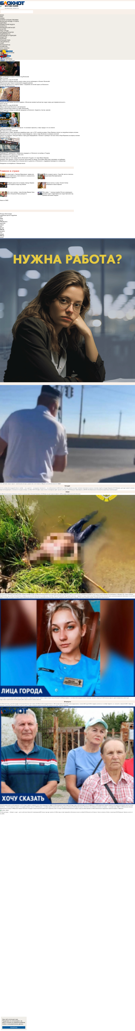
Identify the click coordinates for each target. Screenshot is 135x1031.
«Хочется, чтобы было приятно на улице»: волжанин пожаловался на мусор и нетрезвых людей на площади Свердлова (86, 488)
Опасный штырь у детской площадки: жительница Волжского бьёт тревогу (19, 703)
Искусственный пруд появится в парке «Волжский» (14, 108)
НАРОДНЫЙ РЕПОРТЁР (7, 32)
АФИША (2, 18)
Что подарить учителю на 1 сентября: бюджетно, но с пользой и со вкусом (107, 703)
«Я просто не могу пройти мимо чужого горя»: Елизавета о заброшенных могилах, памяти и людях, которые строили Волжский (31, 697)
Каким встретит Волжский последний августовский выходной (103, 489)
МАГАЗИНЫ (9, 59)
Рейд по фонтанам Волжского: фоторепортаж (13, 107)
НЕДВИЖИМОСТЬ (5, 34)
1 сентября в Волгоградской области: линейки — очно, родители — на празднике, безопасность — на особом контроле (29, 488)
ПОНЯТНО (13, 1027)
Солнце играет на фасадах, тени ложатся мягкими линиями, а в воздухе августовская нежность (87, 597)
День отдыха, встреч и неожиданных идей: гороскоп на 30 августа (53, 489)
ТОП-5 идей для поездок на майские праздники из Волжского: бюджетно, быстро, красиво (25, 110)
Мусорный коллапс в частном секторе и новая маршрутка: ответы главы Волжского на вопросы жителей (29, 134)
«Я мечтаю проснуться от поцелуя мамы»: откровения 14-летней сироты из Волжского (24, 84)
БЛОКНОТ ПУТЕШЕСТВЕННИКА (9, 19)
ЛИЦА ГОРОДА (4, 30)
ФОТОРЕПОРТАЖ (5, 45)
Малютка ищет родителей (7, 60)
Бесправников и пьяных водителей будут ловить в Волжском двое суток (71, 805)
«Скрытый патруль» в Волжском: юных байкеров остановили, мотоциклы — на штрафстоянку (95, 806)
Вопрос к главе (4, 111)
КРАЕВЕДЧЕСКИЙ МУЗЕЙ (7, 27)
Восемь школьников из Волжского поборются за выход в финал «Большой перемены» (21, 493)
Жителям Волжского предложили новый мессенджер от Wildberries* (108, 808)
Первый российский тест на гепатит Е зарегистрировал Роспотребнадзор (99, 594)
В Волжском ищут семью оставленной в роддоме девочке (16, 83)
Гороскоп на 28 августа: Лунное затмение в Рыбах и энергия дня (101, 812)
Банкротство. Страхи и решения (126, 594)
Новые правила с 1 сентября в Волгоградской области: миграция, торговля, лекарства (81, 697)
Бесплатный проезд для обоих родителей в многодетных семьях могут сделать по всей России (58, 594)
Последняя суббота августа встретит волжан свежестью (28, 699)
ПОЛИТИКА (3, 38)
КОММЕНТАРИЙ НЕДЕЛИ (7, 24)
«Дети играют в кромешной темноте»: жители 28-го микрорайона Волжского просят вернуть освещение (40, 597)
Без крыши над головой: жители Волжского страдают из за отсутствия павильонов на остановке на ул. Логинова (27, 595)
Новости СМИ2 (4, 200)
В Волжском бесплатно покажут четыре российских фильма (77, 808)
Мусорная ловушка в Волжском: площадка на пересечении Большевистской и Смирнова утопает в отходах (37, 808)
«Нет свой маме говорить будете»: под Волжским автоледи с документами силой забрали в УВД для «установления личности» (28, 483)
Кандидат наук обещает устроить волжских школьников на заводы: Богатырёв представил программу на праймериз (32, 159)
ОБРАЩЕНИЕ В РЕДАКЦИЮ (8, 35)
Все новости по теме (6, 80)
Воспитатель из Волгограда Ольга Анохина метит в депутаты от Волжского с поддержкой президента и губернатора (32, 161)
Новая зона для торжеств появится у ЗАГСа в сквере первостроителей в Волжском (62, 493)
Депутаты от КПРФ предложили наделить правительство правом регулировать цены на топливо (111, 805)
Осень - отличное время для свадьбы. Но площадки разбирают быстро (18, 806)
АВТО (1, 16)
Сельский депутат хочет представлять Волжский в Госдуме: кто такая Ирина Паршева (24, 158)
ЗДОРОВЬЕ (3, 23)
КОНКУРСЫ (3, 26)
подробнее (14, 215)
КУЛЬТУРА (3, 29)
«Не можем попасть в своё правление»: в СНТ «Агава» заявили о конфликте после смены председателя (25, 805)
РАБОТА (10, 51)
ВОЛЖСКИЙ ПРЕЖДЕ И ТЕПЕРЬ (9, 21)
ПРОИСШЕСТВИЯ (5, 40)
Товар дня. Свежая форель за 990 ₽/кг (78, 489)
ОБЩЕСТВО (3, 37)
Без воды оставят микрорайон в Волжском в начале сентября (70, 812)
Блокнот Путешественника (7, 86)
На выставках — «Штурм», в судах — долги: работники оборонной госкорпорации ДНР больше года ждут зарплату (28, 812)
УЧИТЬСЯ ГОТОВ (9, 52)
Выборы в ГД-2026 (5, 137)
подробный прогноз (5, 215)
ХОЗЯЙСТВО (3, 46)
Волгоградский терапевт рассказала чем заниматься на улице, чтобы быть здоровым (49, 705)
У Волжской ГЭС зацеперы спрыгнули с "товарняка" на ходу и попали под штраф (77, 595)
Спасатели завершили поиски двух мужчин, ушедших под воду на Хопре (18, 594)
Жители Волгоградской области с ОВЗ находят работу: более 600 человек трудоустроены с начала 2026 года (63, 703)
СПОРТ (2, 43)
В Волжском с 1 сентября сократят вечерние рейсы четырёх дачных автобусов (54, 806)
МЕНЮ (2, 15)
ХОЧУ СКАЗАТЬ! (4, 48)
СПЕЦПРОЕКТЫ (4, 41)
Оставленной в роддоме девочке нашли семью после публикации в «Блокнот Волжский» (25, 81)
